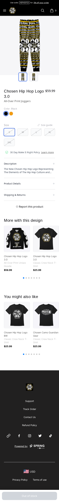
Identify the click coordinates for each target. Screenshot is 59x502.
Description (10, 163)
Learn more (47, 152)
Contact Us (30, 417)
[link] (17, 239)
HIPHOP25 (24, 2)
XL (50, 132)
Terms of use (40, 479)
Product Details (12, 183)
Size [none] (6, 125)
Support (29, 401)
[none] (44, 125)
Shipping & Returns (15, 194)
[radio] (9, 132)
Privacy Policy (20, 479)
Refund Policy (29, 425)
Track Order (29, 409)
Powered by (21, 446)
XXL (9, 142)
